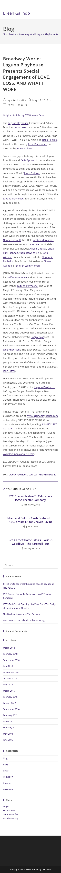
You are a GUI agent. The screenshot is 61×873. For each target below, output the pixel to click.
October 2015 (10, 678)
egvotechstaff (16, 100)
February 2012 (10, 715)
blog (5, 758)
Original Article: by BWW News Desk (23, 115)
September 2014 (11, 709)
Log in (6, 806)
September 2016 (11, 660)
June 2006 (8, 739)
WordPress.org (10, 818)
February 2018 (10, 653)
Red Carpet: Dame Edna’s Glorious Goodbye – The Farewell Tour (31, 542)
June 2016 (8, 666)
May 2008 (8, 733)
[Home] (4, 34)
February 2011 (10, 727)
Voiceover (8, 789)
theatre (22, 104)
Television (8, 776)
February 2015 (10, 696)
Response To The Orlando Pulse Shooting (24, 620)
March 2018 (9, 647)
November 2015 (11, 672)
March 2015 (9, 690)
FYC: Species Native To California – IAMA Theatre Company (30, 498)
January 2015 (9, 703)
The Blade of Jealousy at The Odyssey (21, 614)
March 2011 (9, 721)
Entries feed (9, 810)
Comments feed (11, 814)
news (11, 104)
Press (5, 770)
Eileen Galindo (16, 13)
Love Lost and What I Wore (42, 474)
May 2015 (8, 684)
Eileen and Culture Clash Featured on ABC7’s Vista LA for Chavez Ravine (30, 520)
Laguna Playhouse (18, 474)
